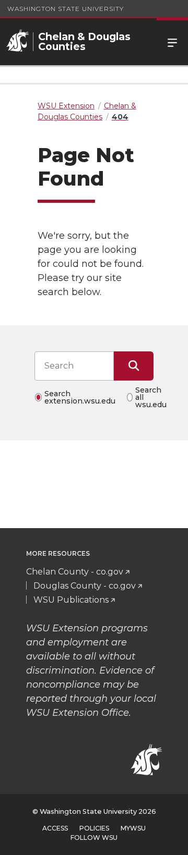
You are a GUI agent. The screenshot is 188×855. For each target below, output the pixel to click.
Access (55, 828)
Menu (172, 41)
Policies (94, 828)
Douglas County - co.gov (84, 586)
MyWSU (133, 828)
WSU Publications (71, 600)
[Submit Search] (134, 366)
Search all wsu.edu (151, 397)
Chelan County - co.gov (74, 572)
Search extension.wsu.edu (79, 397)
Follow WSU (94, 837)
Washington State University (65, 9)
